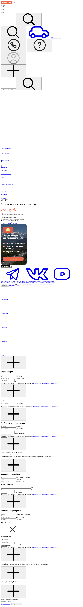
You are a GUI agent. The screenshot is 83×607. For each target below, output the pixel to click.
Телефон (18, 479)
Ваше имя (18, 375)
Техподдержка (4, 285)
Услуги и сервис (35, 281)
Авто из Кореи (17, 281)
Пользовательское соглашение (44, 284)
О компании (46, 282)
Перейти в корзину (6, 604)
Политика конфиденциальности (26, 284)
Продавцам (51, 281)
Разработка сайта (14, 285)
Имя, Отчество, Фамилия (23, 477)
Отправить (3, 383)
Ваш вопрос (18, 381)
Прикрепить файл (5, 435)
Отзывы (13, 282)
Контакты (53, 282)
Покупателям (44, 281)
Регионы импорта (6, 282)
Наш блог (40, 282)
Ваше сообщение (19, 433)
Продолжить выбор (17, 604)
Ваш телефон (19, 376)
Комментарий (18, 492)
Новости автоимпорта (31, 282)
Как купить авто (26, 281)
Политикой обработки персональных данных (45, 383)
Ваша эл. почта (20, 378)
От (32, 487)
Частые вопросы (20, 282)
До (32, 489)
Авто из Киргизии (7, 281)
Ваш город (19, 519)
